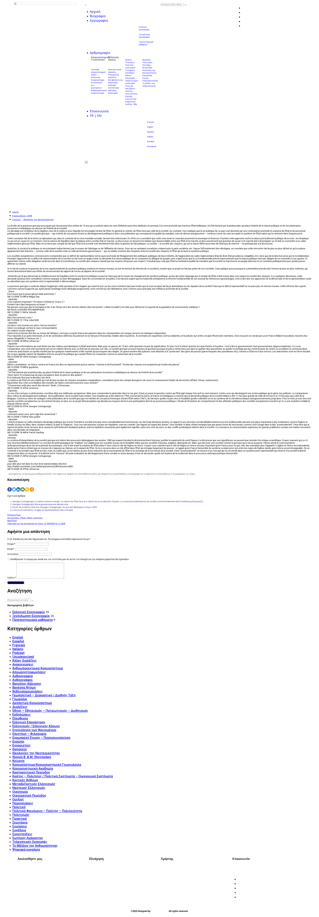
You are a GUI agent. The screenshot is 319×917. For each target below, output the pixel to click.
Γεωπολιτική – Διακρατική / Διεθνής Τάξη (131, 101)
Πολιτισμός (147, 62)
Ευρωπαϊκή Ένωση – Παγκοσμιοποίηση (41, 737)
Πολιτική (19, 807)
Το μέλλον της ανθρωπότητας (149, 84)
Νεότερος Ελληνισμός (28, 788)
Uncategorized (23, 657)
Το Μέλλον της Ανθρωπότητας (35, 845)
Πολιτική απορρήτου (174, 870)
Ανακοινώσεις (22, 664)
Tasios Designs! (159, 911)
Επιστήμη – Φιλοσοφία (147, 66)
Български (151, 146)
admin (15, 212)
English (150, 127)
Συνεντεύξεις (22, 834)
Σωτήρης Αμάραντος (27, 838)
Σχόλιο (11, 577)
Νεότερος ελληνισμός (113, 91)
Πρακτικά (19, 818)
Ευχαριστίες (21, 745)
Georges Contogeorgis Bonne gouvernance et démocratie (40, 504)
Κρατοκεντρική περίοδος (114, 70)
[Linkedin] (18, 487)
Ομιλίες (18, 799)
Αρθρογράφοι (22, 680)
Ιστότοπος (12, 554)
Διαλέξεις (19, 707)
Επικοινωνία (99, 111)
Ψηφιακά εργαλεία (26, 849)
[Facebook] (9, 487)
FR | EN (96, 115)
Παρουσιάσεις (22, 803)
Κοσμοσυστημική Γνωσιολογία (100, 58)
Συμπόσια (19, 826)
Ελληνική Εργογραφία (144, 28)
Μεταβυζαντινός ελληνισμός (115, 81)
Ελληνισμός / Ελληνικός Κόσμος (36, 726)
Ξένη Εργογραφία (100, 877)
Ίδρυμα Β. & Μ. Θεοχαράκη (31, 757)
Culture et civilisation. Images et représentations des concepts (42, 510)
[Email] (22, 487)
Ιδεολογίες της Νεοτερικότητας (149, 71)
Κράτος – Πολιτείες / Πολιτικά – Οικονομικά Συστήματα (130, 64)
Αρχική (95, 11)
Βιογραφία (98, 16)
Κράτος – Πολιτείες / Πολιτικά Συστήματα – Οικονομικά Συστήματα (62, 776)
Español (150, 131)
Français (150, 122)
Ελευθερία (129, 73)
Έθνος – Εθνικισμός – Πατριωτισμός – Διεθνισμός (132, 79)
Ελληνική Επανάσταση (28, 722)
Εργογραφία (99, 20)
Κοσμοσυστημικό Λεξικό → (98, 73)
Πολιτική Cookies (172, 873)
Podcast (18, 653)
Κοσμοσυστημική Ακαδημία (32, 768)
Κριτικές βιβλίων (25, 780)
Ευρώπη (128, 96)
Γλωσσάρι (95, 69)
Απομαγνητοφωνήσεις (29, 672)
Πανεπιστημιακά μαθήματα (146, 43)
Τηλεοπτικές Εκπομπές (29, 842)
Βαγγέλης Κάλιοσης (26, 684)
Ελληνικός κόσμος (113, 58)
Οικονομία (20, 791)
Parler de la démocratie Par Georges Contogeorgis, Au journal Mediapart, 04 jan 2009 (54, 507)
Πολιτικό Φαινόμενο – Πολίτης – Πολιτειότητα (131, 90)
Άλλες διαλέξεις (24, 660)
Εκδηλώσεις (21, 714)
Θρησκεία (146, 59)
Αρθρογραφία (100, 52)
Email (10, 549)
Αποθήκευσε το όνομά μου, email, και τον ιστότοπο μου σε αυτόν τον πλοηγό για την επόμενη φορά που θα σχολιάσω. (69, 559)
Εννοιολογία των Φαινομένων (34, 730)
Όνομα (11, 544)
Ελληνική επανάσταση (113, 86)
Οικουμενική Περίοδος (29, 795)
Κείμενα (18, 761)
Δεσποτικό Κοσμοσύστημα (97, 78)
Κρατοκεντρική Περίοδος (31, 772)
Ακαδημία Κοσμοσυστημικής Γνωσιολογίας (257, 866)
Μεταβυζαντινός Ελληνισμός (33, 784)
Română (150, 141)
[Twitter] (14, 487)
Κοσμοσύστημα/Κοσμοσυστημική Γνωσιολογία (46, 764)
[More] (32, 487)
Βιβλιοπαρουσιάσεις (27, 691)
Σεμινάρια (19, 822)
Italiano (150, 136)
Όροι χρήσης (170, 866)
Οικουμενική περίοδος (113, 75)
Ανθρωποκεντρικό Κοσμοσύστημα (99, 91)
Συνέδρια (19, 830)
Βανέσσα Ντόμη (24, 687)
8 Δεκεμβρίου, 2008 (22, 215)
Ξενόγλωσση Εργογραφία (144, 35)
